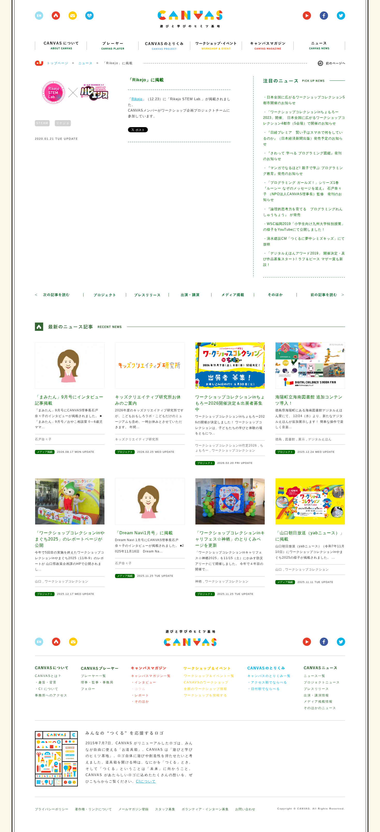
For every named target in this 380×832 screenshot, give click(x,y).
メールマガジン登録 (133, 809)
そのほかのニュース (320, 708)
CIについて (146, 781)
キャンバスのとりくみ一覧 (269, 676)
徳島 (278, 439)
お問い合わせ (245, 809)
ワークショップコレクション (233, 450)
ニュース (85, 63)
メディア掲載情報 (318, 701)
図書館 (290, 439)
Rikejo (137, 99)
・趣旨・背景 (46, 682)
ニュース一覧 (314, 676)
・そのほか (140, 701)
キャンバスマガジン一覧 (151, 676)
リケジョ (63, 123)
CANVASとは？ (48, 676)
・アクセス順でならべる (267, 682)
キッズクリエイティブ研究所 (137, 439)
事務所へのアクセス (51, 695)
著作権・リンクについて (93, 809)
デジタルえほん (320, 439)
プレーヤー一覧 (93, 676)
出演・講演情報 (316, 695)
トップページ (58, 63)
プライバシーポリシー (52, 809)
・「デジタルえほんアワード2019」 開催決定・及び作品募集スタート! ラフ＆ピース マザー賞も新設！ (304, 259)
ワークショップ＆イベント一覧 (209, 676)
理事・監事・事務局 (97, 682)
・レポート (140, 695)
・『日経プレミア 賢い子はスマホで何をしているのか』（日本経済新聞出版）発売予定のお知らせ (303, 138)
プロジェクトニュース (322, 682)
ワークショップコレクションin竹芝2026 (226, 445)
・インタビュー (143, 682)
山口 (38, 581)
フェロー (88, 689)
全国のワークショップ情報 (205, 689)
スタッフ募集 (165, 809)
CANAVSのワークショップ (206, 682)
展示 (301, 439)
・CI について (46, 689)
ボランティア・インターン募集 (205, 809)
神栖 (198, 581)
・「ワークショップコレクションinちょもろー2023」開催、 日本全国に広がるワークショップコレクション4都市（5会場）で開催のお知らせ (304, 117)
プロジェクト (125, 451)
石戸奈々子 (43, 439)
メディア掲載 (44, 451)
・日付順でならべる (263, 689)
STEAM (42, 123)
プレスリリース (316, 689)
